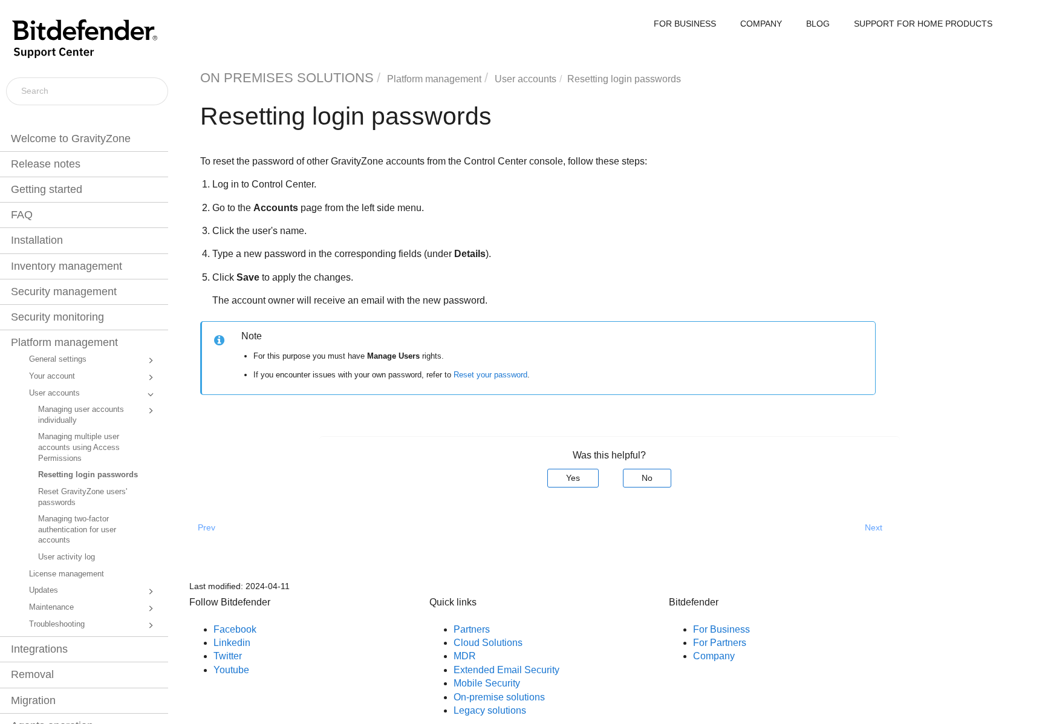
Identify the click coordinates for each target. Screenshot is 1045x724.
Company (714, 656)
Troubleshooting (57, 624)
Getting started (46, 189)
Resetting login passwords (88, 475)
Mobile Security (487, 683)
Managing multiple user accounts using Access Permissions (79, 447)
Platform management (64, 342)
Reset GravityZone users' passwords (82, 497)
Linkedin (231, 643)
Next (873, 527)
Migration (33, 700)
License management (66, 574)
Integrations (39, 649)
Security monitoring (57, 317)
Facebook (234, 629)
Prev (206, 527)
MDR (465, 656)
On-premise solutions (499, 697)
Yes (573, 478)
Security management (64, 291)
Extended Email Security (506, 670)
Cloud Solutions (488, 643)
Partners (472, 629)
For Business (721, 629)
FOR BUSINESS (685, 23)
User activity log (66, 557)
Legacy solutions (490, 710)
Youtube (231, 670)
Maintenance (51, 607)
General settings (57, 359)
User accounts (54, 393)
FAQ (22, 215)
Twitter (227, 656)
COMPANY (761, 23)
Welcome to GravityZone (71, 138)
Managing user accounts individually (81, 415)
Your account (52, 376)
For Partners (719, 643)
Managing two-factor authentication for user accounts (77, 529)
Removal (32, 674)
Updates (43, 590)
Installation (37, 240)
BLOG (818, 23)
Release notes (45, 164)
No (647, 478)
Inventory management (66, 266)
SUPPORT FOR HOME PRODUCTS (923, 23)
